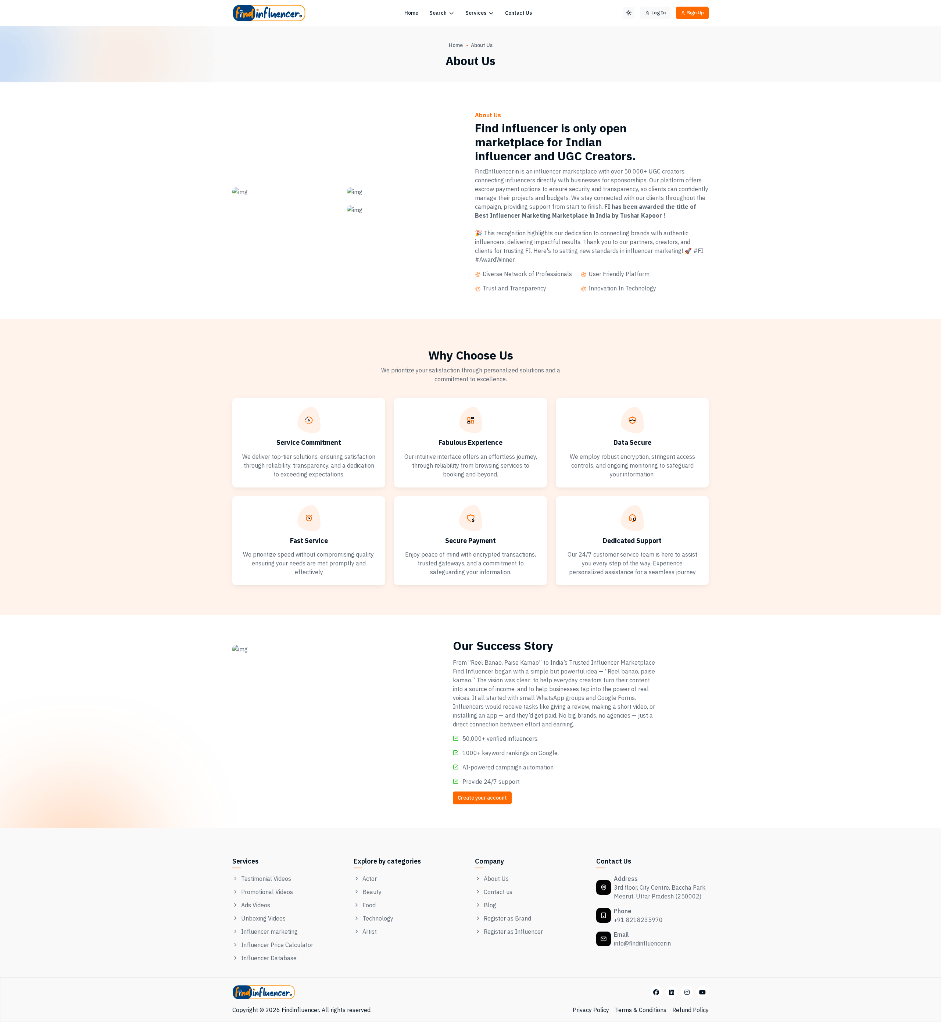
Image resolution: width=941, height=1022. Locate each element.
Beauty (372, 892)
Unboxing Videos (263, 918)
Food (369, 905)
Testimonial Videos (266, 878)
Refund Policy (690, 1010)
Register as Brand (507, 918)
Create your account (482, 797)
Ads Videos (255, 905)
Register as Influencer (513, 931)
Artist (369, 931)
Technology (377, 918)
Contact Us (518, 13)
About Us (496, 878)
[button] (628, 13)
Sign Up (695, 13)
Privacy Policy (591, 1010)
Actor (369, 878)
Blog (490, 905)
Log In (658, 13)
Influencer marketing (269, 931)
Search (438, 13)
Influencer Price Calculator (277, 944)
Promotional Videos (267, 892)
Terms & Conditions (640, 1010)
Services (476, 13)
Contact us (498, 892)
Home (411, 13)
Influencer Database (269, 958)
